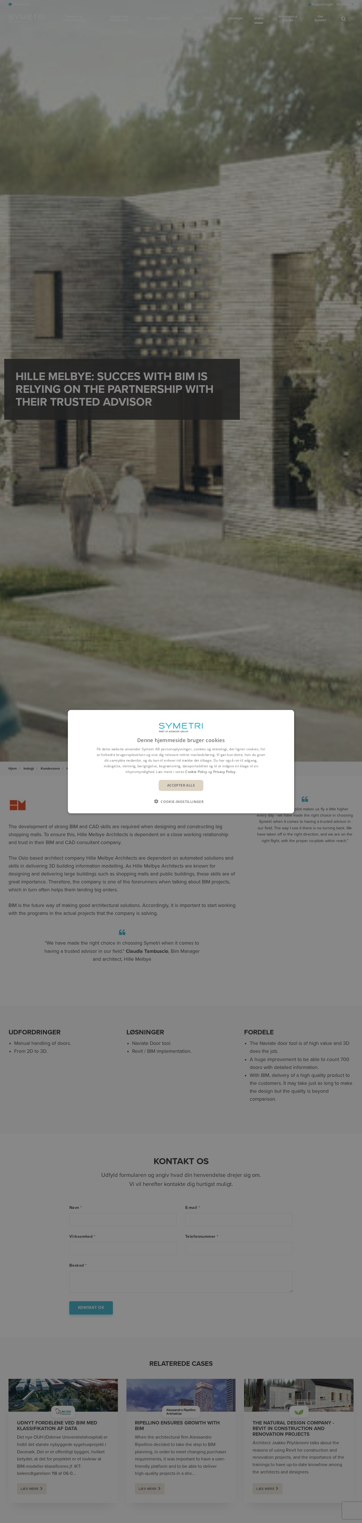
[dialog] (181, 761)
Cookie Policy (196, 771)
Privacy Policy (224, 771)
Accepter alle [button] (181, 785)
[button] (181, 801)
